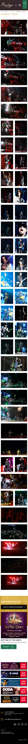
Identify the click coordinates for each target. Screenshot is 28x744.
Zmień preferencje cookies (7, 733)
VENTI (25, 739)
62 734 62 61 (10, 712)
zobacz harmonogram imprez (13, 607)
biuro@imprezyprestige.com (13, 719)
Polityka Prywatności (6, 732)
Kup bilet (6, 646)
